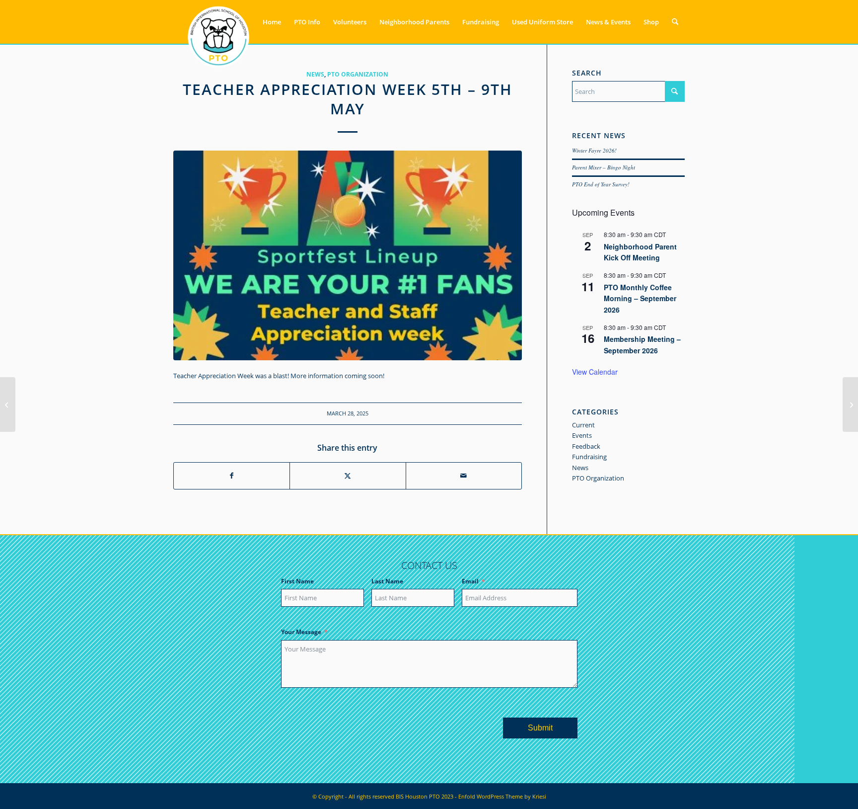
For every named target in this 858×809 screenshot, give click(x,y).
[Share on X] (347, 475)
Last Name (387, 581)
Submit (540, 728)
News (315, 74)
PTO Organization (357, 74)
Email (470, 581)
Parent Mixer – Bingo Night (603, 167)
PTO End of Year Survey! (601, 184)
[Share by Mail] (463, 475)
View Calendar (595, 372)
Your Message (301, 632)
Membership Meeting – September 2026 (642, 344)
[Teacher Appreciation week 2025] (347, 255)
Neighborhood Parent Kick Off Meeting (640, 252)
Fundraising (589, 456)
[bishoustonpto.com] (218, 22)
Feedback (586, 446)
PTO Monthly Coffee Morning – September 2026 (640, 298)
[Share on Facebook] (231, 475)
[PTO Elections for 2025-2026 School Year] (7, 404)
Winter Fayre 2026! (594, 150)
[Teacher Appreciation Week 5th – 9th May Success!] (850, 404)
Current (583, 424)
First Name (297, 581)
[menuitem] (271, 22)
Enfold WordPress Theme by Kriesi (502, 796)
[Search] (675, 22)
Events (582, 435)
